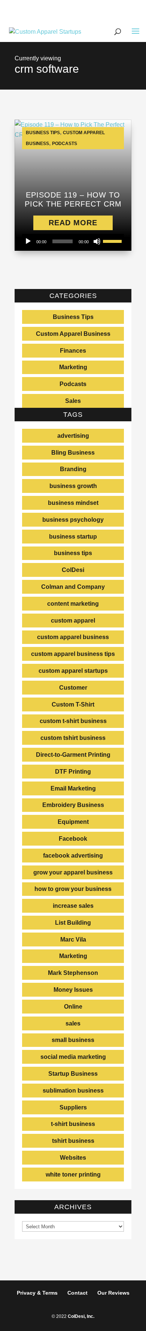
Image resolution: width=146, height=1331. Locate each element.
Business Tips (43, 132)
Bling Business (73, 452)
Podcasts (64, 143)
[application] (73, 241)
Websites (73, 1157)
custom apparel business (73, 637)
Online (73, 1006)
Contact (77, 1293)
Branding (73, 469)
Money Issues (73, 990)
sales (73, 1023)
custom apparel (73, 620)
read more (73, 223)
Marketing (73, 367)
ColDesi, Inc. (81, 1316)
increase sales (73, 906)
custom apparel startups (73, 671)
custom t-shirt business (73, 721)
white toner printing (73, 1174)
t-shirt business (73, 1124)
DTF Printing (73, 771)
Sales (73, 401)
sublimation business (73, 1090)
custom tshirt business (73, 738)
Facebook (73, 838)
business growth (73, 486)
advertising (73, 436)
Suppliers (73, 1107)
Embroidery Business (73, 805)
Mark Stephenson (73, 973)
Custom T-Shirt (73, 704)
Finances (73, 350)
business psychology (73, 520)
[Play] (28, 241)
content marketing (73, 603)
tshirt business (73, 1141)
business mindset (73, 503)
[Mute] (97, 241)
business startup (73, 536)
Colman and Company (73, 587)
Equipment (73, 822)
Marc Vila (73, 939)
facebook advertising (73, 855)
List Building (73, 922)
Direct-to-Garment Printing (73, 755)
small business (73, 1040)
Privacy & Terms (37, 1293)
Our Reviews (113, 1293)
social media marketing (73, 1057)
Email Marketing (73, 788)
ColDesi (73, 570)
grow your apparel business (73, 872)
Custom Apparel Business (73, 334)
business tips (73, 553)
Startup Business (73, 1073)
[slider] (113, 240)
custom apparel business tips (73, 654)
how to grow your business (73, 889)
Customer (73, 687)
